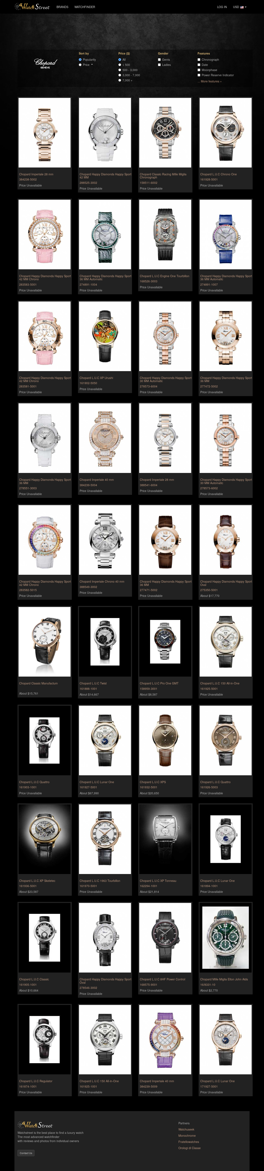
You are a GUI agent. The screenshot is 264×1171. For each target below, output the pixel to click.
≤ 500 (126, 65)
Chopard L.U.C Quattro (34, 782)
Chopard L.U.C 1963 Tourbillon (100, 881)
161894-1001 (209, 886)
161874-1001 (28, 1086)
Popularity (89, 59)
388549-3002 (88, 587)
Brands (62, 7)
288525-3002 (88, 183)
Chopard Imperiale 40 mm (97, 479)
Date (205, 65)
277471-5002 (148, 590)
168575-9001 (148, 984)
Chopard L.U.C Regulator (35, 1081)
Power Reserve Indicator (218, 75)
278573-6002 (209, 488)
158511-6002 (148, 183)
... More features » (210, 81)
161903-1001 (28, 787)
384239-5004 (88, 485)
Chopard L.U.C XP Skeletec (37, 881)
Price (87, 65)
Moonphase (209, 70)
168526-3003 (148, 281)
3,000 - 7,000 (131, 75)
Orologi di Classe (189, 1148)
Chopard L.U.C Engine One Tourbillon (164, 276)
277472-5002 (209, 386)
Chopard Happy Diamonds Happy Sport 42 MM (105, 175)
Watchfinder (84, 7)
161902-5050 (88, 383)
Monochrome (187, 1135)
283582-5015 (28, 590)
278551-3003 (28, 488)
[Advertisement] (135, 31)
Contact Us (26, 1153)
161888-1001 (88, 688)
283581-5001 (28, 386)
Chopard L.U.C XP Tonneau (158, 881)
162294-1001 (148, 886)
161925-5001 (209, 688)
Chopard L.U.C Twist (93, 683)
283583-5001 (28, 284)
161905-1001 (28, 984)
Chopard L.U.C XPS (153, 782)
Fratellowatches (188, 1142)
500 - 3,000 (130, 70)
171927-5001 (209, 1086)
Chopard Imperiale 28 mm (36, 174)
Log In (222, 7)
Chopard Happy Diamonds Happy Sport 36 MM (226, 379)
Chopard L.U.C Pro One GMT (159, 683)
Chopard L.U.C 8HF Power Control (162, 979)
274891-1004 (88, 284)
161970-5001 (88, 886)
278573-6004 (148, 386)
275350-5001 (209, 590)
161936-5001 (28, 886)
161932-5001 (148, 787)
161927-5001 (88, 787)
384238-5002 (28, 179)
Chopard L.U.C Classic (34, 979)
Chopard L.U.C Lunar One (97, 782)
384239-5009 (148, 1086)
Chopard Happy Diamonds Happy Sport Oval (226, 583)
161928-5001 (209, 179)
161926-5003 (209, 787)
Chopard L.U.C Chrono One (218, 174)
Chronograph (210, 59)
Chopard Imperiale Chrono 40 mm (102, 581)
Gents (166, 59)
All (124, 59)
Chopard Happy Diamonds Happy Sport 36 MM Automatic (105, 277)
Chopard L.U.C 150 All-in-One (219, 683)
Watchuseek (186, 1129)
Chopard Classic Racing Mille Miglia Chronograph (163, 175)
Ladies (166, 65)
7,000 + (127, 80)
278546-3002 (88, 988)
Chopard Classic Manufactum (38, 683)
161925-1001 (88, 1086)
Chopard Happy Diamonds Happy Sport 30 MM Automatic (166, 379)
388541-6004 (148, 485)
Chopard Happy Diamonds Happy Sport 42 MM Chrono (45, 277)
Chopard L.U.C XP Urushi (96, 378)
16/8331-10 (207, 984)
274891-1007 (209, 284)
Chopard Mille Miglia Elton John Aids (224, 979)
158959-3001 (148, 688)
